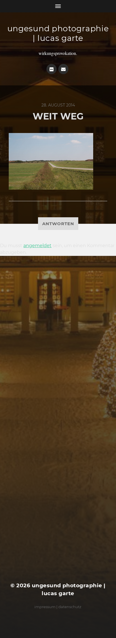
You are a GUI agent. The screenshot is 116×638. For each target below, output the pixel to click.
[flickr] (51, 69)
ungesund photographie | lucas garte (58, 33)
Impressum (44, 606)
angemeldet (37, 245)
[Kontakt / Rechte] (63, 69)
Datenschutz (69, 606)
